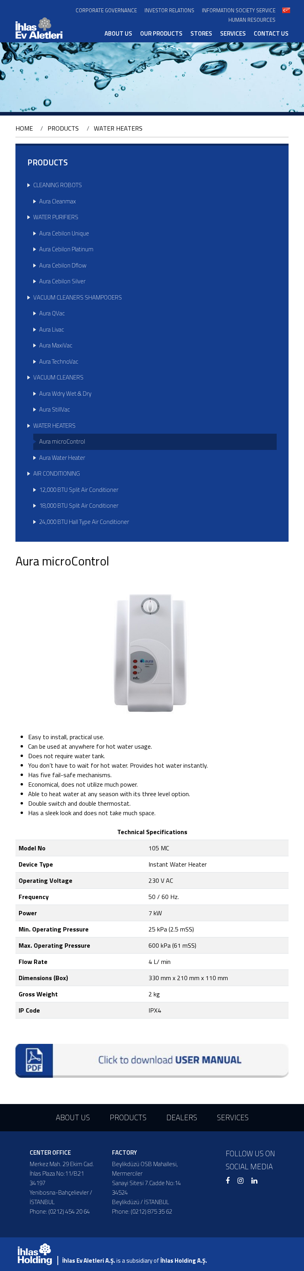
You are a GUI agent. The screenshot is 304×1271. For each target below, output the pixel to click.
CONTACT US (271, 33)
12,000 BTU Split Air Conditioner (78, 489)
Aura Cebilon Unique (64, 233)
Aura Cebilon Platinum (66, 249)
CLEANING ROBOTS (57, 185)
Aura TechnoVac (58, 361)
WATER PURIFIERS (55, 217)
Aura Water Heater (62, 457)
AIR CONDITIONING (56, 473)
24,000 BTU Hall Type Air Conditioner (84, 521)
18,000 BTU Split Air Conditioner (78, 505)
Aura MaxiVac (55, 345)
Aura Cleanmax (57, 201)
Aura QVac (52, 313)
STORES (201, 33)
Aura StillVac (54, 409)
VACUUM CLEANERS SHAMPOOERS (77, 297)
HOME (24, 128)
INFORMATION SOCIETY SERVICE (239, 10)
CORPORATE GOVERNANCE (106, 10)
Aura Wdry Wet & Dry (65, 393)
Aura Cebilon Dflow (62, 265)
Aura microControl (62, 441)
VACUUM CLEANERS (58, 377)
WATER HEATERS (118, 128)
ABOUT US (118, 33)
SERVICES (233, 33)
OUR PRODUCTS (161, 33)
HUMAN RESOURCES (252, 20)
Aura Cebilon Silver (62, 281)
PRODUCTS (63, 128)
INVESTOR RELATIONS (169, 10)
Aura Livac (51, 329)
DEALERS (181, 1117)
